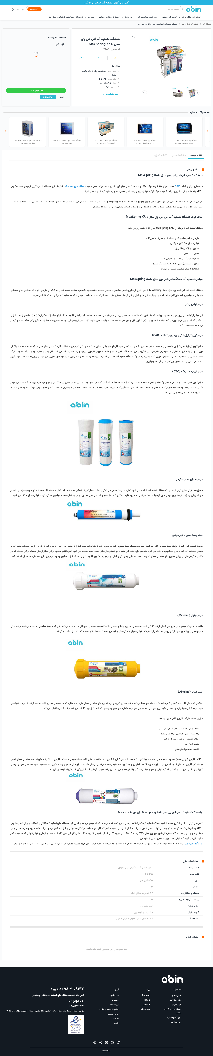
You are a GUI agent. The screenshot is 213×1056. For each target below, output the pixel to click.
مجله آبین (114, 995)
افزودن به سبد (34, 90)
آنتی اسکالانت (175, 1000)
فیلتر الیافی (176, 995)
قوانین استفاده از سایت (109, 1009)
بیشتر (36, 52)
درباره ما (115, 1000)
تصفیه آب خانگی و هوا (190, 24)
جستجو (33, 9)
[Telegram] (100, 1043)
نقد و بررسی (196, 155)
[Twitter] (118, 1043)
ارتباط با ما (20, 9)
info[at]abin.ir (76, 1002)
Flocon (146, 1000)
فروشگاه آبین (206, 24)
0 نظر (100, 58)
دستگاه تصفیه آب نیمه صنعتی (172, 1011)
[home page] (192, 9)
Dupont (146, 995)
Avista (146, 1005)
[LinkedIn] (106, 1043)
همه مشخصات (112, 94)
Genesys (145, 1009)
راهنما (116, 1023)
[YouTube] (94, 1043)
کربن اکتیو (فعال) (174, 1017)
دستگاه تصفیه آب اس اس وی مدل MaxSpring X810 (157, 24)
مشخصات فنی (179, 155)
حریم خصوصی (113, 1014)
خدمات (116, 1018)
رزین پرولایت (176, 1022)
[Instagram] (112, 1043)
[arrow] (144, 92)
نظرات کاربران (160, 155)
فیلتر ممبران (176, 1005)
